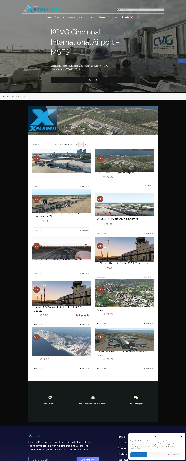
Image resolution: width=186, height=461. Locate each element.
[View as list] (86, 144)
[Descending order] (56, 144)
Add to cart (38, 186)
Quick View (85, 186)
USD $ (181, 56)
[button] (182, 436)
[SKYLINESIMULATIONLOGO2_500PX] (40, 5)
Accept (138, 455)
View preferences (174, 455)
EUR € (181, 61)
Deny (157, 455)
